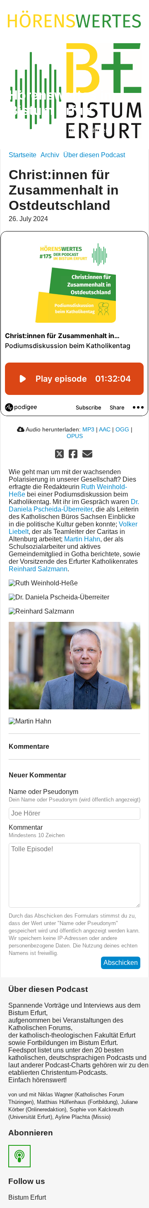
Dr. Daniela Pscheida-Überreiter (74, 505)
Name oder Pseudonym (43, 791)
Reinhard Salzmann (38, 568)
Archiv (50, 154)
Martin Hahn (82, 539)
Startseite (22, 154)
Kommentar (26, 827)
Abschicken (120, 962)
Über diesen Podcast (94, 154)
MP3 (88, 429)
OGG (122, 429)
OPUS (75, 436)
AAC (105, 429)
